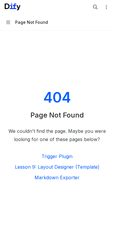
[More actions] (106, 7)
